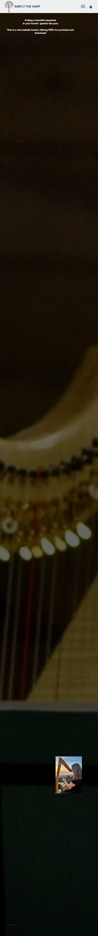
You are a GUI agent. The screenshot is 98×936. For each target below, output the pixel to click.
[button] (90, 6)
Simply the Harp (27, 6)
